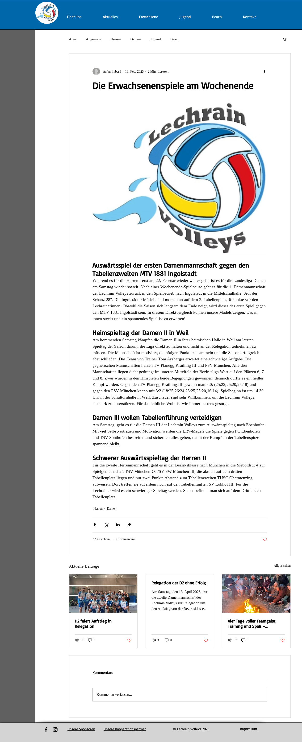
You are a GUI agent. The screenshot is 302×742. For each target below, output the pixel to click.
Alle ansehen (282, 565)
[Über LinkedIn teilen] (118, 524)
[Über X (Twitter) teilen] (106, 524)
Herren (116, 39)
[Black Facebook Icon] (46, 729)
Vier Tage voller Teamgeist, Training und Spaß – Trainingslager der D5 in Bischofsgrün (252, 623)
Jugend (155, 39)
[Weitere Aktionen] (264, 71)
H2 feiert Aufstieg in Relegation (93, 623)
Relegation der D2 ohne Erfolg (178, 582)
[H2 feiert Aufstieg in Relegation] (103, 593)
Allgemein (93, 39)
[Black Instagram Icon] (55, 729)
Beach (175, 39)
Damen (135, 39)
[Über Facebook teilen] (94, 524)
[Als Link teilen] (129, 524)
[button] (284, 39)
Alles (72, 39)
